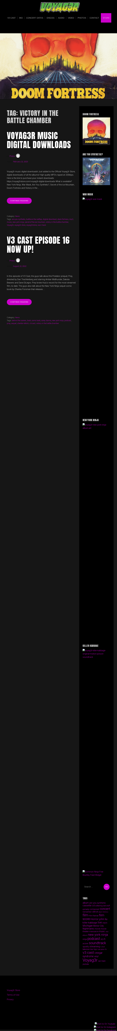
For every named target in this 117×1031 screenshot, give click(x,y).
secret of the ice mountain (35, 222)
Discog (51, 18)
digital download (50, 219)
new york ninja (18, 222)
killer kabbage (90, 922)
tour (91, 949)
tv (106, 949)
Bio (21, 18)
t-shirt (102, 947)
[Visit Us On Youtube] (105, 1024)
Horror (94, 919)
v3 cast (32, 323)
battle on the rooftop (34, 219)
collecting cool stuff (102, 906)
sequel (13, 323)
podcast (67, 320)
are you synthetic (18, 219)
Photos (82, 18)
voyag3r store (19, 225)
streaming (94, 946)
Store (106, 18)
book (29, 320)
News (17, 216)
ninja (85, 939)
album (86, 902)
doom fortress (62, 219)
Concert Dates (34, 18)
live (100, 922)
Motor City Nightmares (93, 927)
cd (93, 905)
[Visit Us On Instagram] (105, 1027)
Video (71, 18)
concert (105, 909)
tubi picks (101, 949)
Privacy (10, 999)
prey (8, 323)
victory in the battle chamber (57, 222)
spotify (86, 946)
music (9, 222)
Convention (87, 912)
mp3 (71, 219)
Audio (61, 18)
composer (94, 909)
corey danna (46, 320)
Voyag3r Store (13, 990)
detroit (95, 912)
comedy (86, 909)
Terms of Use (13, 995)
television (86, 949)
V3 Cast (11, 18)
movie (97, 929)
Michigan (88, 925)
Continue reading (21, 202)
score (85, 943)
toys (95, 949)
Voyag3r (10, 225)
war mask (42, 225)
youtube (86, 964)
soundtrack (97, 943)
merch (104, 923)
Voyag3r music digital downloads (39, 140)
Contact (94, 18)
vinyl (96, 956)
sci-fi (103, 939)
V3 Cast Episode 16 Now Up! (38, 244)
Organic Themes (63, 1023)
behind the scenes (19, 320)
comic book (36, 320)
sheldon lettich (23, 323)
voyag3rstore (31, 225)
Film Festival (93, 916)
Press (12, 156)
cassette (87, 905)
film (85, 915)
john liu (103, 919)
